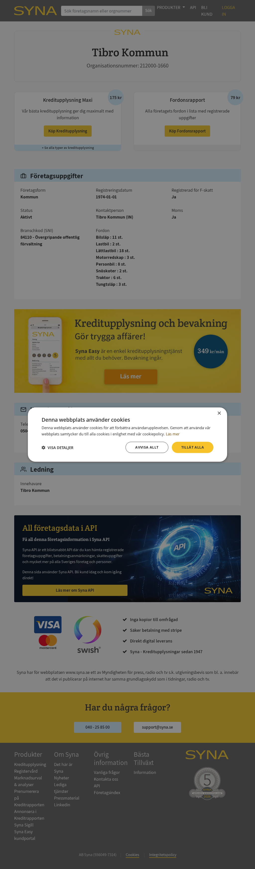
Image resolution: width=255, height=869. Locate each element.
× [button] (219, 413)
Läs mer (173, 433)
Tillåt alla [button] (192, 447)
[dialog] (127, 434)
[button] (57, 447)
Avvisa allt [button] (146, 447)
